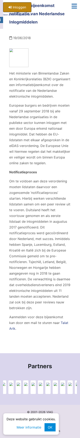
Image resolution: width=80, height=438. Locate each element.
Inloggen (19, 7)
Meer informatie (29, 427)
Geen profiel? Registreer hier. (17, 14)
